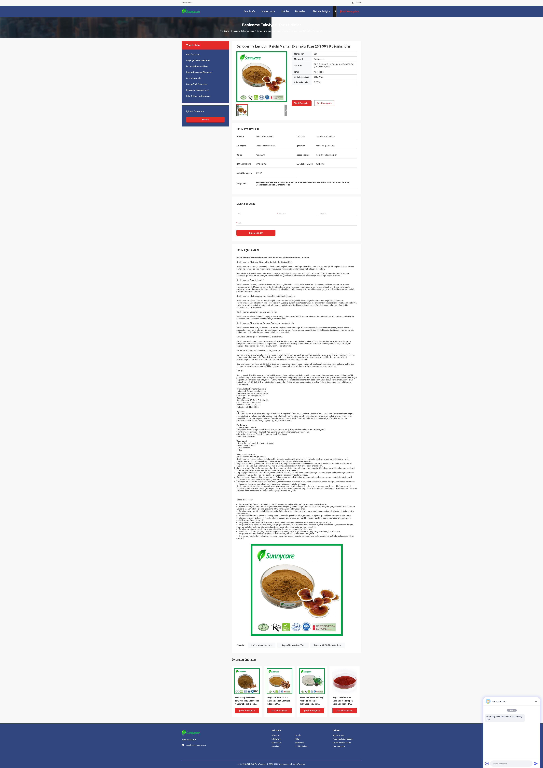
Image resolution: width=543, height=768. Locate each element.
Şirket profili (276, 735)
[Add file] (487, 763)
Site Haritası (299, 743)
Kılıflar (297, 739)
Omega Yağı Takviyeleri (196, 84)
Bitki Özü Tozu (192, 54)
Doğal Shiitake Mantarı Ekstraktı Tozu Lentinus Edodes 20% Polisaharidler (278, 701)
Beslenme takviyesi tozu (242, 31)
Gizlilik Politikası (301, 746)
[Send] (536, 763)
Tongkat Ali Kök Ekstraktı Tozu (327, 645)
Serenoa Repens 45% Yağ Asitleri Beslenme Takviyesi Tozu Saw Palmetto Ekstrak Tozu (311, 701)
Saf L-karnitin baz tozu (261, 645)
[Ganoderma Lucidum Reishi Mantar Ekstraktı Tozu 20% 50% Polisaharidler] (261, 77)
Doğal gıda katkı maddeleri (198, 60)
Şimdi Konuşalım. (301, 103)
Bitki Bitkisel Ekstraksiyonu (198, 96)
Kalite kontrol (277, 743)
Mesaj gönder (256, 233)
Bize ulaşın (276, 746)
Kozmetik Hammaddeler (197, 66)
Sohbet (205, 119)
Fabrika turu (276, 739)
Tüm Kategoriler (339, 746)
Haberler (298, 735)
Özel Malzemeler (194, 78)
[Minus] (536, 701)
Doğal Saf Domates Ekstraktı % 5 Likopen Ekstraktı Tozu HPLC (342, 701)
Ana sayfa (224, 31)
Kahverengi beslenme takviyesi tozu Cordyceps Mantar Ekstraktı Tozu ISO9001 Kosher (247, 701)
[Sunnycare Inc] (191, 11)
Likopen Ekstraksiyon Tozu (293, 645)
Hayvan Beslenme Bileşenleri (199, 72)
